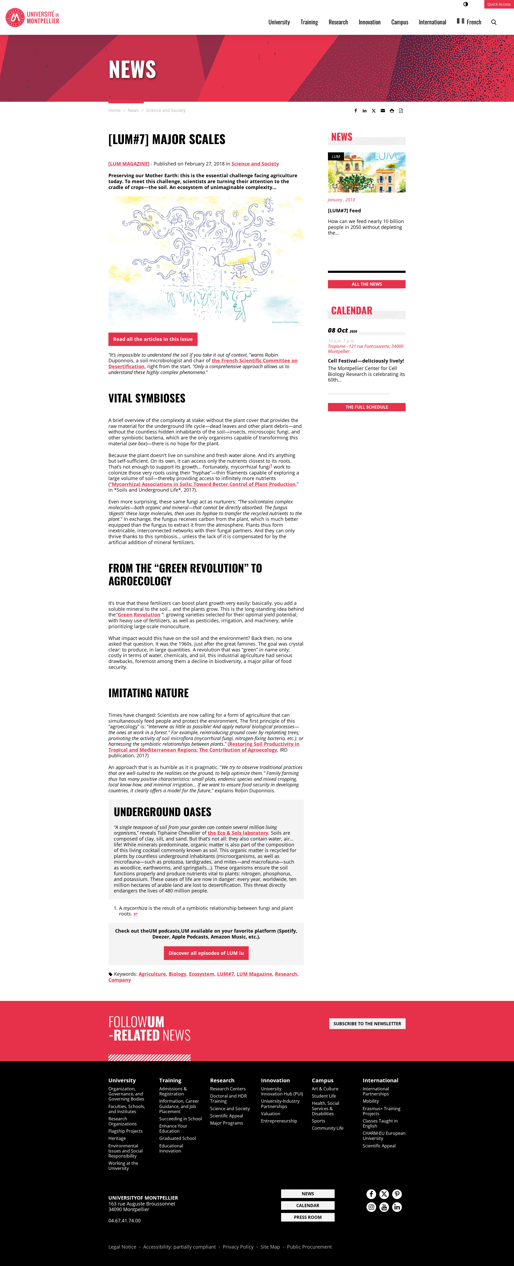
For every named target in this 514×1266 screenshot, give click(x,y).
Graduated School (177, 1138)
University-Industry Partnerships (280, 1103)
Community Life (327, 1128)
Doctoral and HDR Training (228, 1098)
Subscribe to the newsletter (367, 1024)
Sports (318, 1121)
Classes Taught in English (380, 1123)
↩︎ (136, 913)
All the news (367, 284)
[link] (355, 110)
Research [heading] (222, 1080)
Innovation (370, 21)
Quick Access (499, 4)
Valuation (270, 1114)
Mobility (371, 1101)
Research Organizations (122, 1121)
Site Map (270, 1247)
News (308, 1194)
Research (338, 21)
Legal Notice (122, 1247)
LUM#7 (225, 974)
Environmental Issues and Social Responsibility (125, 1151)
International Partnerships (376, 1091)
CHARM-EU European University (384, 1135)
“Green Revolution (138, 614)
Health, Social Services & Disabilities (325, 1108)
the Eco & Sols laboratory (238, 833)
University (279, 21)
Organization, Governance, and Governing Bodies (126, 1094)
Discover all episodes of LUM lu (206, 953)
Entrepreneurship (279, 1121)
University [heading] (122, 1080)
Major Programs (226, 1123)
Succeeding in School (180, 1119)
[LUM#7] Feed (344, 210)
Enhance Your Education (173, 1128)
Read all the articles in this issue (153, 339)
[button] (382, 110)
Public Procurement (309, 1247)
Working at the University (123, 1165)
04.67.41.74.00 (124, 1220)
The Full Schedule (367, 407)
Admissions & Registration (173, 1091)
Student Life (324, 1096)
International (432, 21)
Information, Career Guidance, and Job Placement (179, 1106)
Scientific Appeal (226, 1116)
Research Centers (228, 1089)
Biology (177, 974)
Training (309, 21)
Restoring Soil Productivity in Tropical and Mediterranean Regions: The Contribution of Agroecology (204, 747)
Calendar (307, 1205)
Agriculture (152, 974)
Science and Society (255, 163)
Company (119, 980)
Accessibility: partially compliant (179, 1247)
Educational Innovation (171, 1148)
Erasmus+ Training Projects (381, 1111)
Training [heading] (170, 1080)
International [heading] (380, 1080)
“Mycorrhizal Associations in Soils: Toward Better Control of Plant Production (203, 484)
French (474, 21)
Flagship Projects (125, 1131)
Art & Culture (325, 1089)
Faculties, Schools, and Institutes (126, 1108)
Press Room (308, 1217)
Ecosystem (201, 974)
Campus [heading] (323, 1080)
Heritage (117, 1138)
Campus (399, 21)
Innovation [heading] (275, 1080)
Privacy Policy (238, 1247)
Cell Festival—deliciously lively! (366, 360)
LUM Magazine (129, 163)
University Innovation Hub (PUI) (282, 1091)
